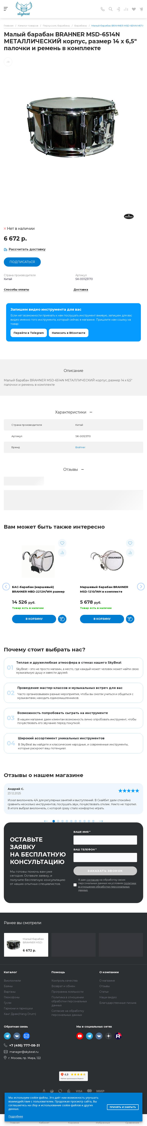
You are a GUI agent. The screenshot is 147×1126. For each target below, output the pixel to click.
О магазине (107, 980)
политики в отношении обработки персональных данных (107, 887)
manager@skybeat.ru (24, 1052)
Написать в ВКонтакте (68, 333)
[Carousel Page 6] (75, 821)
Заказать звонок (105, 871)
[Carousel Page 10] (93, 821)
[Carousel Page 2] (58, 821)
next (101, 821)
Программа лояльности (67, 991)
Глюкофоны (12, 997)
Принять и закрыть (123, 1107)
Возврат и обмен (63, 986)
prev (46, 821)
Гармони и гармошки (18, 1008)
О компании (109, 972)
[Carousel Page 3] (62, 821)
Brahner (80, 447)
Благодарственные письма (117, 1003)
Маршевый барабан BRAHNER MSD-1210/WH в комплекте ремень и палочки (104, 591)
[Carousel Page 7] (80, 821)
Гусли (7, 1003)
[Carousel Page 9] (89, 821)
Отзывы (104, 986)
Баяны (8, 986)
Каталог (10, 972)
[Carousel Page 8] (84, 821)
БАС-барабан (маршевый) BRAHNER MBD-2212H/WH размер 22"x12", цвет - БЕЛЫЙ (38, 591)
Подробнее (15, 1116)
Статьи (104, 991)
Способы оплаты (16, 289)
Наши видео (108, 997)
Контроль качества (64, 980)
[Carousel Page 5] (71, 821)
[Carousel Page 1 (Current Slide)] (53, 821)
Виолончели (12, 980)
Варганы (10, 991)
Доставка (81, 289)
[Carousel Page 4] (67, 821)
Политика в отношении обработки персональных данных (69, 1001)
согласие (93, 879)
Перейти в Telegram (29, 333)
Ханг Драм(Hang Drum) (20, 1014)
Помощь (58, 972)
